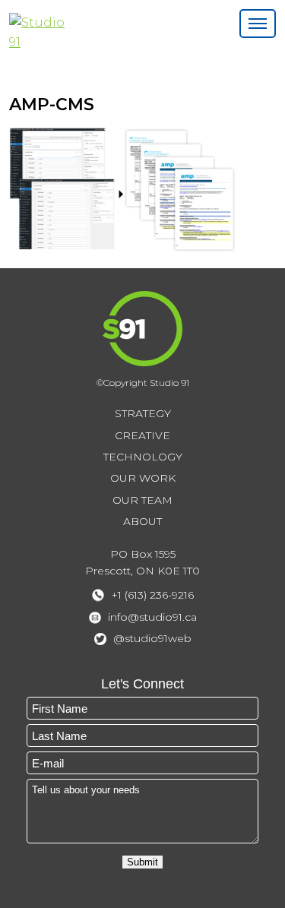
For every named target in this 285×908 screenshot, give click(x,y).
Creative (142, 435)
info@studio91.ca (152, 617)
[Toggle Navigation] (257, 23)
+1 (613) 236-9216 (152, 595)
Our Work (143, 478)
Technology (142, 456)
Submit (142, 862)
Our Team (142, 500)
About (142, 521)
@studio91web (152, 638)
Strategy (143, 413)
